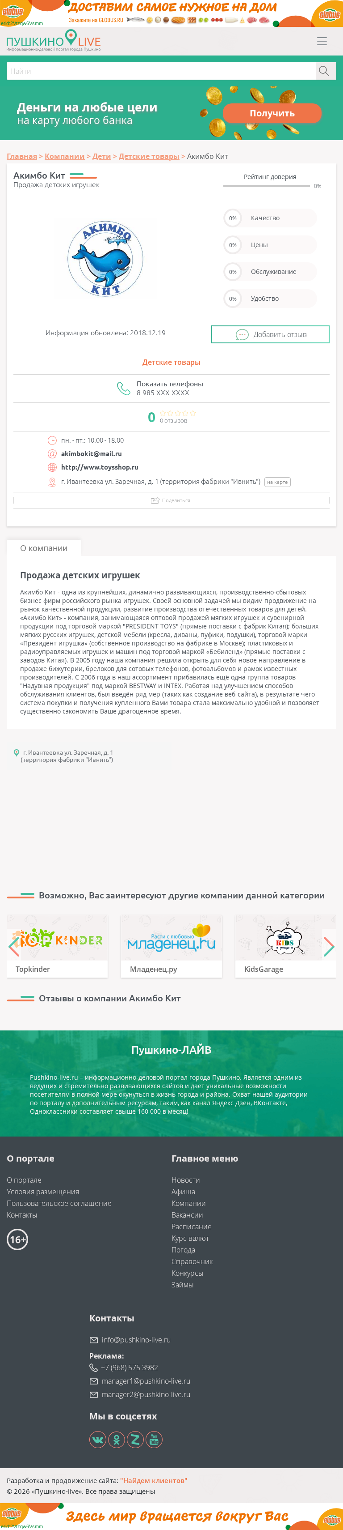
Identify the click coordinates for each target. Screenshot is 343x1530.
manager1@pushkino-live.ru (146, 1381)
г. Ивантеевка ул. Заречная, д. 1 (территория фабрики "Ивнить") (67, 756)
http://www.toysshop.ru (99, 467)
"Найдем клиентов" (154, 1480)
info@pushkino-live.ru (136, 1340)
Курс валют (190, 1238)
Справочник (192, 1261)
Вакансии (187, 1215)
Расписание (192, 1226)
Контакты (22, 1215)
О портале (24, 1180)
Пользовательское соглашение (59, 1203)
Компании (189, 1203)
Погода (183, 1250)
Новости (186, 1180)
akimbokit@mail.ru (91, 453)
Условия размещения (43, 1192)
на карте (277, 482)
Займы (183, 1285)
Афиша (183, 1192)
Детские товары (171, 362)
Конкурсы (188, 1273)
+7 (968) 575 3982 (129, 1367)
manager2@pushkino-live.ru (146, 1394)
